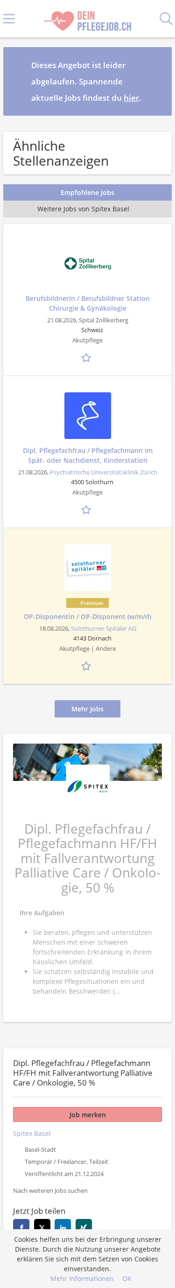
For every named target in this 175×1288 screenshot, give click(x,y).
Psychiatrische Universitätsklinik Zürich (103, 472)
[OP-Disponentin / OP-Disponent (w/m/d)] (87, 567)
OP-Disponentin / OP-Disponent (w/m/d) (87, 616)
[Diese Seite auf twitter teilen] (42, 1227)
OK (127, 1278)
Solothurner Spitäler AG (103, 629)
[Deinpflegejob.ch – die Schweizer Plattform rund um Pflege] (87, 18)
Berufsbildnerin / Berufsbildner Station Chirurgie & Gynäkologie (88, 303)
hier (131, 97)
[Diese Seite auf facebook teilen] (21, 1227)
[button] (157, 81)
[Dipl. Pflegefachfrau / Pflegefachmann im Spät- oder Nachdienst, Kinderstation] (87, 415)
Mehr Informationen (82, 1278)
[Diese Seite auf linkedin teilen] (63, 1227)
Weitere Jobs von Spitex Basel (83, 208)
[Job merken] (87, 356)
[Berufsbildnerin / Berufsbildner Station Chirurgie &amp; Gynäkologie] (87, 263)
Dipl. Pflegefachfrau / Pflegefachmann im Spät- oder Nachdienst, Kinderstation (88, 455)
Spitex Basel (32, 1133)
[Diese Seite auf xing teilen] (84, 1227)
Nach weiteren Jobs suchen (50, 1191)
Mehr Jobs (87, 708)
